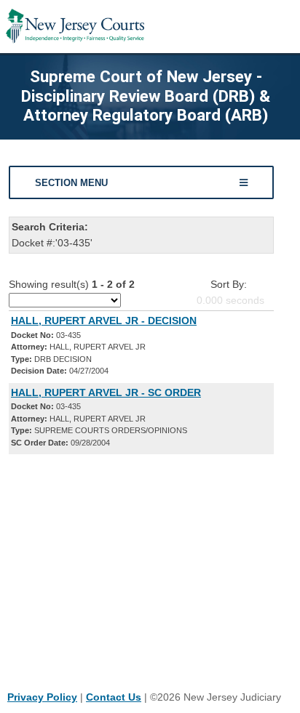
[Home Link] (75, 26)
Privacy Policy (42, 697)
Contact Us (113, 697)
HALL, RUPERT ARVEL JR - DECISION (104, 320)
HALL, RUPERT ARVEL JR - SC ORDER (106, 392)
